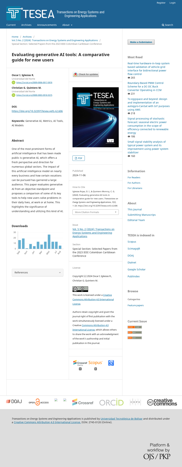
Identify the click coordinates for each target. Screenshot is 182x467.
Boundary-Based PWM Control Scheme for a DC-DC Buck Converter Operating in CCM (146, 86)
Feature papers (136, 305)
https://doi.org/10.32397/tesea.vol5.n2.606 (37, 111)
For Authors (134, 182)
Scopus (132, 241)
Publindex (134, 276)
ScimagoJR (134, 248)
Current (11, 25)
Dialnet (132, 262)
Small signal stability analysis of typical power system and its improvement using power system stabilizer (148, 147)
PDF (79, 158)
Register (161, 2)
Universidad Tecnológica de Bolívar (122, 418)
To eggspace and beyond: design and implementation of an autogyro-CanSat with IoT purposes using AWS (149, 104)
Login (173, 2)
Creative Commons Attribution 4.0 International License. (47, 422)
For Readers (134, 177)
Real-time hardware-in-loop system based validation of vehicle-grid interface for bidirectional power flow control (149, 69)
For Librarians (135, 188)
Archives (26, 25)
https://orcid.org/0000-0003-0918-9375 (34, 95)
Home (15, 36)
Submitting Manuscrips (142, 214)
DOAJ (131, 255)
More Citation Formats (87, 212)
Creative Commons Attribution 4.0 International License (93, 299)
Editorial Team (136, 220)
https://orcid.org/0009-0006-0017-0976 (34, 82)
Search (168, 25)
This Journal (135, 209)
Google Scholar (137, 269)
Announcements (47, 25)
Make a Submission (141, 42)
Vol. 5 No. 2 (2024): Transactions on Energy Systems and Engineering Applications (55, 40)
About (66, 25)
